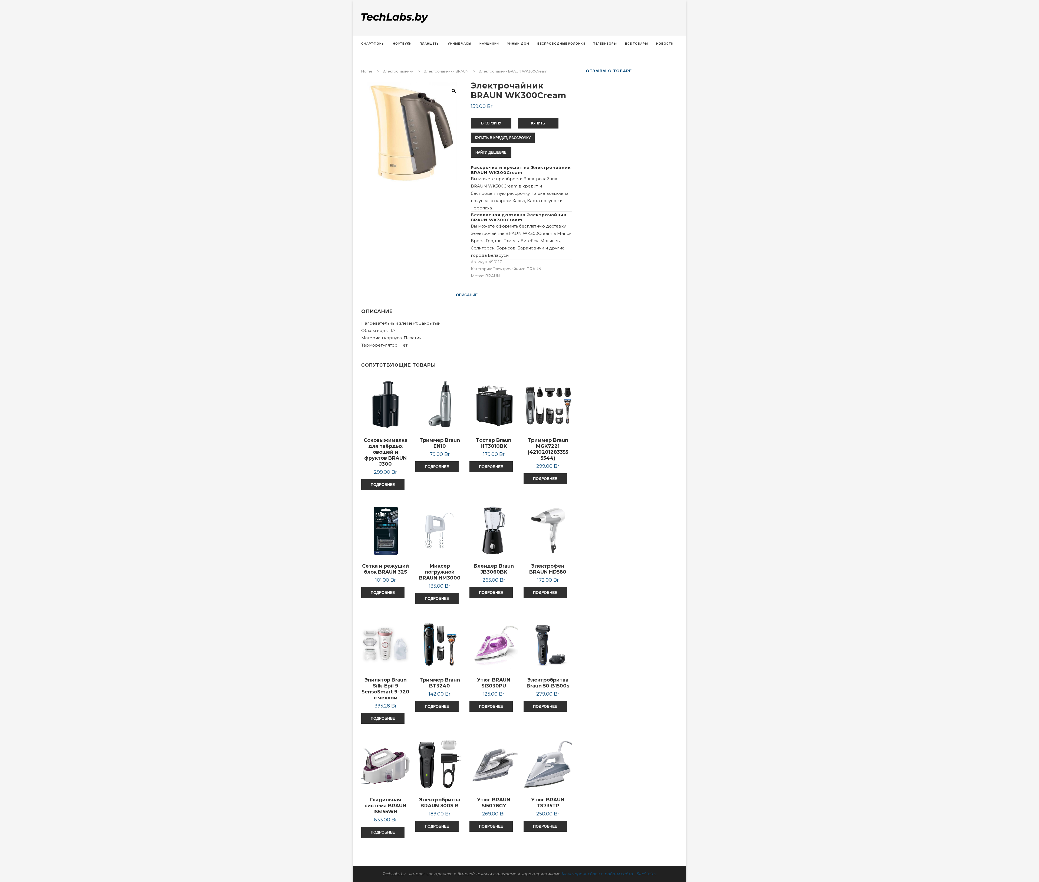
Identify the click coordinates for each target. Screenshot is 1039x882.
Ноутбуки (402, 44)
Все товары (636, 44)
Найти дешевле (491, 152)
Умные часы (459, 44)
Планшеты (430, 44)
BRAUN (492, 276)
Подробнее (383, 484)
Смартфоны (373, 44)
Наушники (489, 44)
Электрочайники (398, 71)
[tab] (467, 294)
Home (366, 71)
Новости (664, 44)
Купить (538, 123)
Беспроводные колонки (561, 44)
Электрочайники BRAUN (446, 71)
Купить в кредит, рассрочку (503, 138)
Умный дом (518, 44)
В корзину (491, 123)
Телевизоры (605, 44)
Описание (467, 295)
